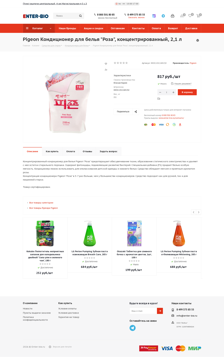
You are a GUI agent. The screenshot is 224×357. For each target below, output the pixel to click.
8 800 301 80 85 (106, 14)
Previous (193, 212)
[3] (120, 63)
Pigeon (193, 63)
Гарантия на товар (68, 317)
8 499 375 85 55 (136, 14)
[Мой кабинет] (172, 16)
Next (198, 212)
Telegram (133, 328)
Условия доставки (68, 312)
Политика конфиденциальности (35, 318)
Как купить (65, 303)
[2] (118, 63)
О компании (30, 303)
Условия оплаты (67, 308)
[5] (126, 63)
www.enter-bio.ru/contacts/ (171, 118)
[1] (115, 63)
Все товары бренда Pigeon (43, 208)
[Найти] (80, 16)
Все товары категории (41, 202)
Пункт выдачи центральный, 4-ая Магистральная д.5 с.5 (55, 3)
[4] (123, 63)
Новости (27, 308)
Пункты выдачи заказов (37, 312)
